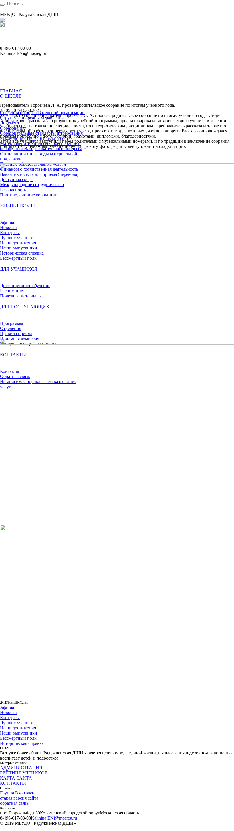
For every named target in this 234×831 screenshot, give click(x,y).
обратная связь (14, 803)
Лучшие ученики (16, 722)
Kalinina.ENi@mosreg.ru (54, 818)
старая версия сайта (19, 798)
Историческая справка (22, 743)
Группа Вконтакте (17, 792)
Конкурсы (10, 717)
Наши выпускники (18, 733)
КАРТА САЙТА (16, 778)
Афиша (7, 707)
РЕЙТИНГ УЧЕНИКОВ (24, 772)
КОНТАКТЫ (13, 783)
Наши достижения (18, 727)
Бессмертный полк (18, 738)
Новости (8, 712)
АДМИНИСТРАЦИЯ (21, 767)
